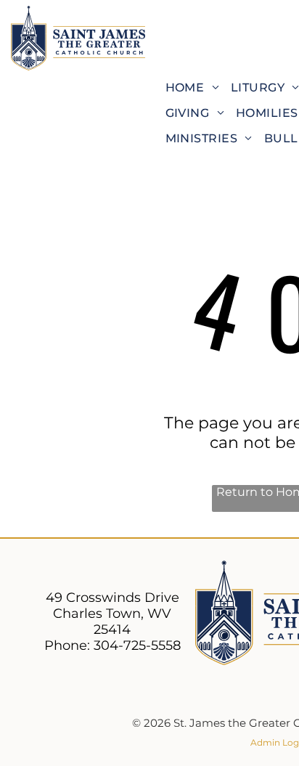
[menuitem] (192, 87)
